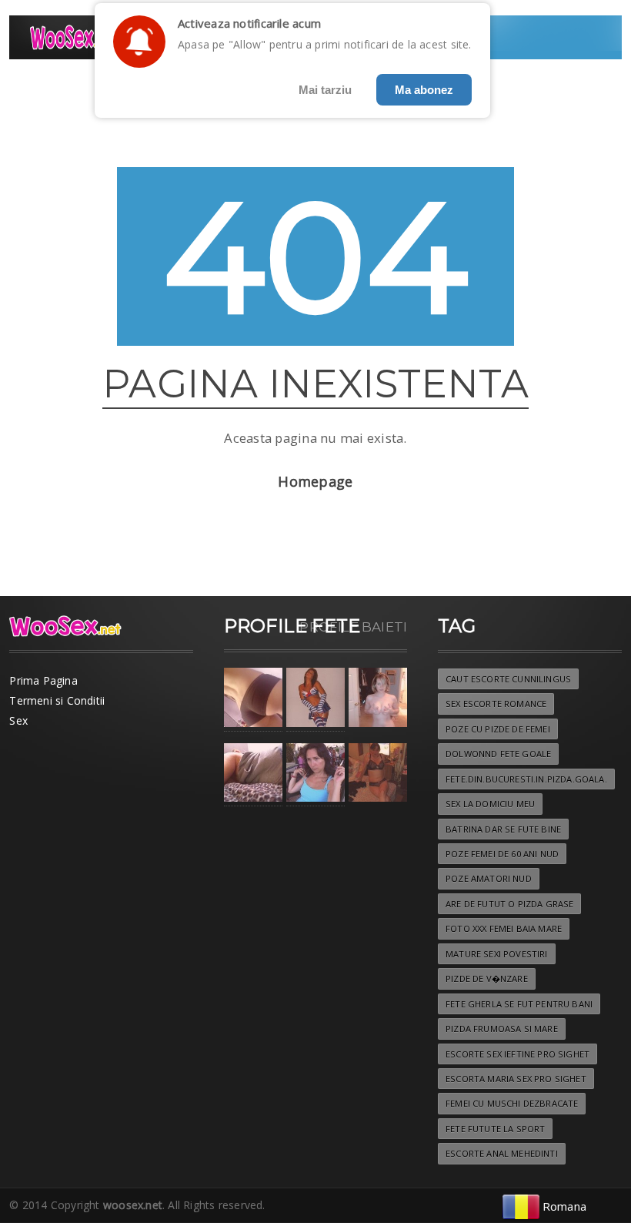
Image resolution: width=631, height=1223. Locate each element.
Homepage (315, 481)
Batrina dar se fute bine (503, 829)
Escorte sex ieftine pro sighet (517, 1054)
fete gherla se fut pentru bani (519, 1004)
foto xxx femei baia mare (504, 928)
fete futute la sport (495, 1128)
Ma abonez (424, 89)
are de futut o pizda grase (509, 904)
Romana (564, 1206)
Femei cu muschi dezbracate (512, 1103)
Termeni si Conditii (57, 700)
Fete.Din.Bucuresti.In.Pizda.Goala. (526, 779)
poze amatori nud (489, 878)
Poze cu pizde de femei (498, 729)
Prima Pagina (43, 680)
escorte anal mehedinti (502, 1153)
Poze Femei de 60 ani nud (502, 853)
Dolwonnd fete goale (498, 753)
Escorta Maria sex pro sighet (516, 1078)
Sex (18, 720)
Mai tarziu (325, 89)
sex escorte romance (496, 703)
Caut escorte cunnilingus (508, 679)
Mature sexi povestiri (497, 954)
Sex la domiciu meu (490, 803)
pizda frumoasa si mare (502, 1028)
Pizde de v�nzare (487, 978)
